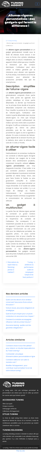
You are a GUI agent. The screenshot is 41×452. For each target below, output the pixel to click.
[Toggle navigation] (37, 3)
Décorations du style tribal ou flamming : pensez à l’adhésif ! (13, 267)
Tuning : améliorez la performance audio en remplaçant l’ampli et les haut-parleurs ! (28, 269)
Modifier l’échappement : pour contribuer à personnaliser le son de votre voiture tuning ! (19, 367)
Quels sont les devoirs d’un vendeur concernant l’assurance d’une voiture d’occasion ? (19, 302)
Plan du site (20, 451)
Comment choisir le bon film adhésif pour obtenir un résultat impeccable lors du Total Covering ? (20, 348)
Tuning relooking (12, 40)
